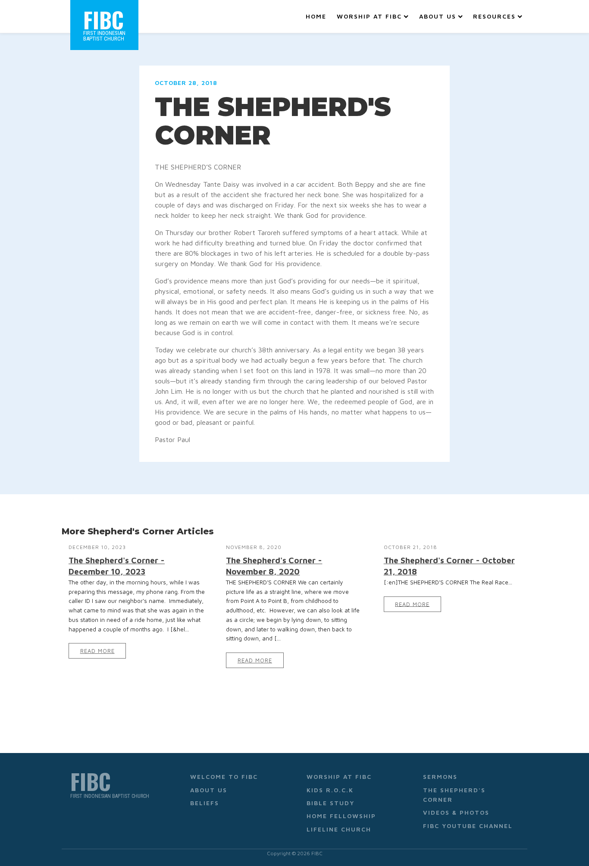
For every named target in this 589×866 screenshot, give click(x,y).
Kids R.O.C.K (330, 790)
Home (316, 16)
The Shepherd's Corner (454, 794)
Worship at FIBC (369, 16)
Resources (494, 16)
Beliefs (204, 802)
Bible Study (330, 802)
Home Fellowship (341, 815)
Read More (97, 651)
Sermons (440, 776)
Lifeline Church (339, 829)
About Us (437, 16)
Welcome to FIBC (224, 776)
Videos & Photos (456, 812)
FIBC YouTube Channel (468, 825)
